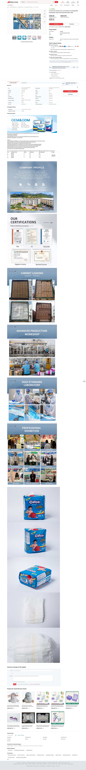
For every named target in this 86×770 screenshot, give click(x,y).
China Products (23, 762)
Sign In (50, 78)
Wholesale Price (44, 762)
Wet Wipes (8, 740)
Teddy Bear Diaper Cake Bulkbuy (21, 757)
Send (14, 684)
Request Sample (67, 26)
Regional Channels (54, 762)
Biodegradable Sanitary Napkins (19, 750)
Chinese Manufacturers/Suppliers (31, 762)
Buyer (56, 5)
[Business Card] (77, 87)
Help (61, 5)
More (8, 759)
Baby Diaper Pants (64, 737)
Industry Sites (49, 762)
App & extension (66, 5)
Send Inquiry (56, 24)
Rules (78, 5)
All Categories (11, 5)
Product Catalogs (21, 735)
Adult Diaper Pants (28, 737)
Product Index (60, 762)
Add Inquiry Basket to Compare (27, 41)
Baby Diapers (45, 737)
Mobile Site (64, 762)
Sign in (78, 2)
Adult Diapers (9, 737)
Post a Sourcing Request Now (35, 684)
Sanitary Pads (10, 750)
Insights (68, 762)
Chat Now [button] (72, 24)
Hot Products (18, 762)
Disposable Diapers (29, 750)
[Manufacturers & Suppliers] (12, 2)
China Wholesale (39, 762)
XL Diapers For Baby (11, 757)
